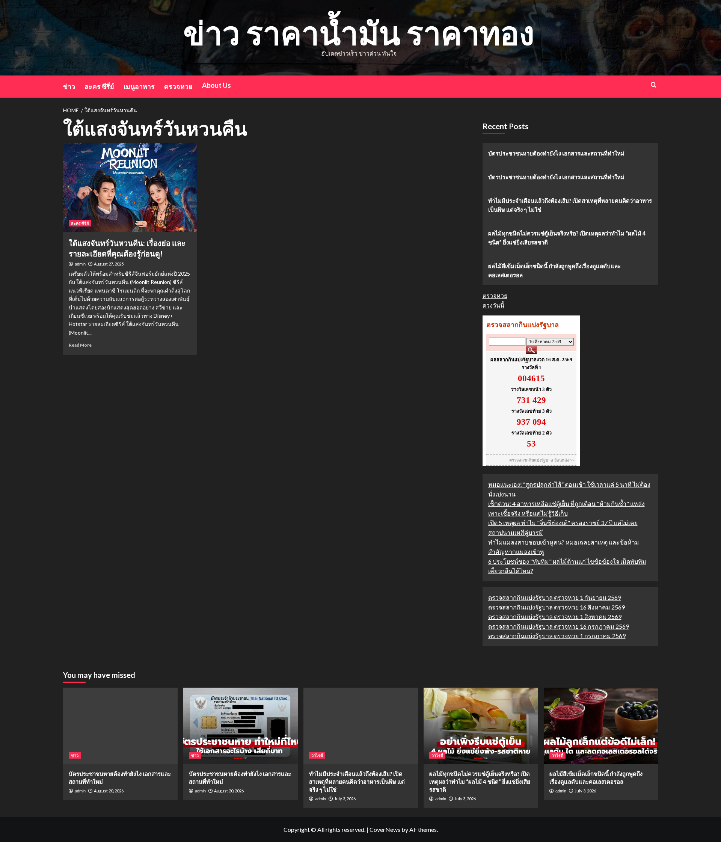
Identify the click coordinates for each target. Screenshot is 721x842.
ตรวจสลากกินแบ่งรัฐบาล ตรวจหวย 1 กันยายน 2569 (554, 597)
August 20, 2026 (109, 790)
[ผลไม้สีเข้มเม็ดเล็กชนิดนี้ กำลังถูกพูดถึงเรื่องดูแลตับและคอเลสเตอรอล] (601, 726)
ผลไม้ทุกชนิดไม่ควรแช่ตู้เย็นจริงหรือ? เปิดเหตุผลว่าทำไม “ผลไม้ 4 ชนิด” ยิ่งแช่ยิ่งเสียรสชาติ (567, 238)
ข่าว (69, 86)
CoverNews (385, 829)
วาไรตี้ (317, 755)
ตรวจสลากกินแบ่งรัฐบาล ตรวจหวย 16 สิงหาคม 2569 (556, 607)
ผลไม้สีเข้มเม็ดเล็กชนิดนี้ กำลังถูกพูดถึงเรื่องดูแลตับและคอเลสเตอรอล (554, 270)
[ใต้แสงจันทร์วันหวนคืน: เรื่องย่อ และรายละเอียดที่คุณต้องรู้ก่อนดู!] (130, 187)
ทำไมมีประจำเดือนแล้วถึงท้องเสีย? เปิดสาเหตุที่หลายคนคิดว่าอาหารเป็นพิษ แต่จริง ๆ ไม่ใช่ (570, 205)
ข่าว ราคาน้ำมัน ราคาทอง (358, 32)
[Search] (653, 84)
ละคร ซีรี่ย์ (99, 86)
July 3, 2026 (345, 798)
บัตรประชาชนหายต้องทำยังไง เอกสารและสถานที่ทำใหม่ (556, 153)
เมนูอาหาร (139, 86)
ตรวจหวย (178, 86)
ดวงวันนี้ (493, 305)
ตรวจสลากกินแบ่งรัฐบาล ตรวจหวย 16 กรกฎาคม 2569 (558, 626)
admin (80, 264)
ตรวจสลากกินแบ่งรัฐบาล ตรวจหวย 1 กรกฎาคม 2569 (557, 635)
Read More (80, 345)
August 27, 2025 (109, 263)
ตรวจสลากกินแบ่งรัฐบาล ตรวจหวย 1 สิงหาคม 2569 (554, 616)
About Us (216, 85)
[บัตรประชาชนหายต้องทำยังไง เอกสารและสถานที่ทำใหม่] (120, 726)
